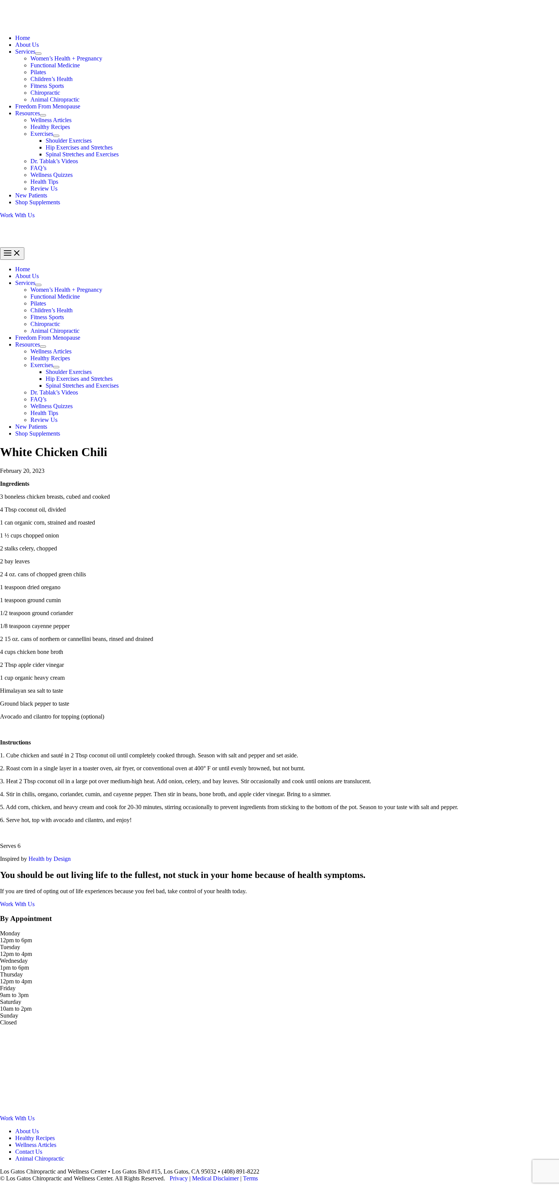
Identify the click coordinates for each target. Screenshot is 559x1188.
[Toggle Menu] (38, 53)
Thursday (11, 974)
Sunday (9, 1015)
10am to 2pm (16, 1008)
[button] (279, 215)
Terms (250, 1178)
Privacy (179, 1178)
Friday (8, 988)
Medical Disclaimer (215, 1178)
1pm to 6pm (14, 967)
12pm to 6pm (16, 940)
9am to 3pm (14, 995)
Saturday (10, 1002)
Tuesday (10, 947)
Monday (10, 933)
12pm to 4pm (16, 954)
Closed (8, 1022)
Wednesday (14, 960)
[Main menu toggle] (12, 253)
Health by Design (50, 859)
